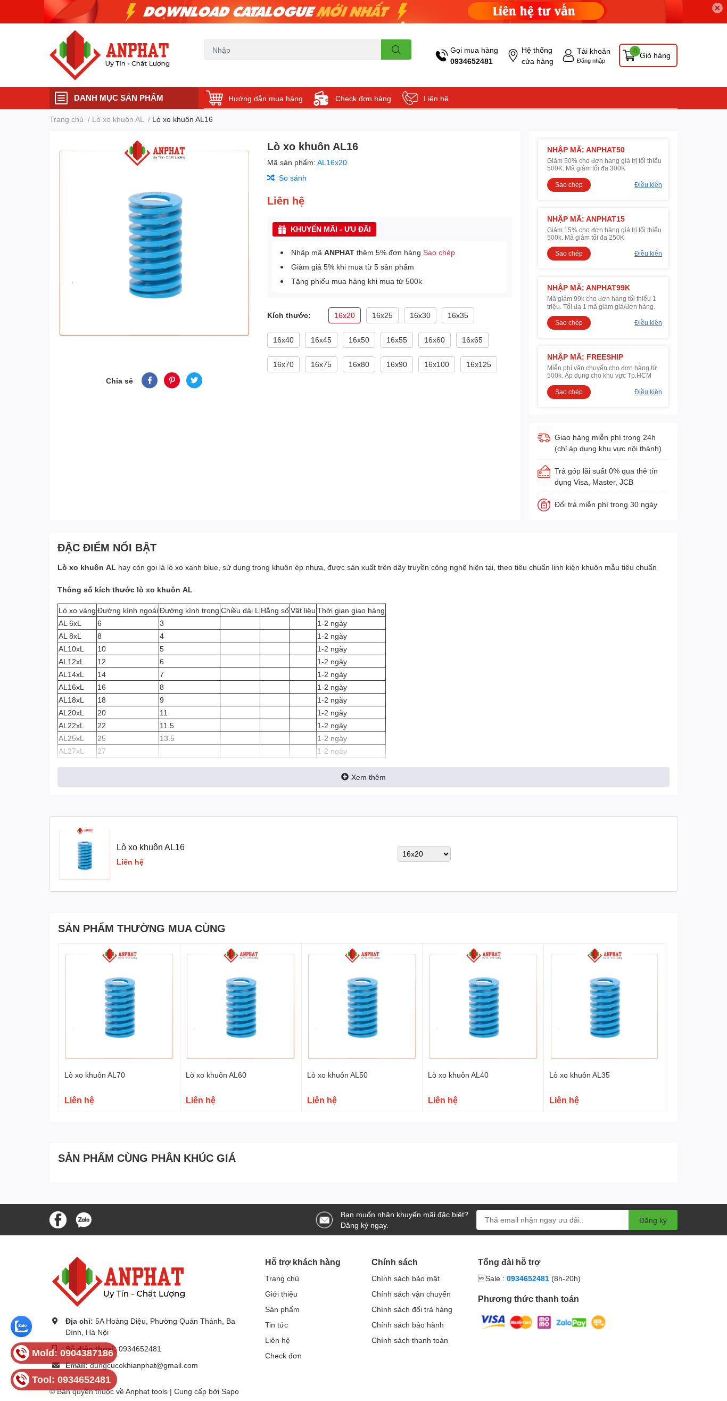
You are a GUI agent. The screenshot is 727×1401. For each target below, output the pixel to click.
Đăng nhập (591, 60)
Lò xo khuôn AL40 (458, 1074)
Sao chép (439, 252)
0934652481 (471, 61)
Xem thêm (368, 776)
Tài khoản (593, 50)
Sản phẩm (282, 1309)
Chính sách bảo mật (405, 1278)
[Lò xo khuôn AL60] (241, 1004)
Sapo (230, 1391)
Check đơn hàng (363, 98)
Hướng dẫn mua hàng (265, 98)
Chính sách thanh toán (409, 1340)
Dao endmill (221, 66)
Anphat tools (147, 1391)
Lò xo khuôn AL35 (579, 1074)
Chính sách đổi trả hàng (411, 1309)
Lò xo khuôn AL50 (337, 1074)
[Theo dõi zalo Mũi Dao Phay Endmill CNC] (83, 1218)
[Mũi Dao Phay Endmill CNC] (115, 55)
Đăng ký (653, 1220)
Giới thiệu (281, 1293)
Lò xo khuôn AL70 (94, 1074)
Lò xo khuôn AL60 (216, 1074)
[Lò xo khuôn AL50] (362, 1004)
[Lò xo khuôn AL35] (604, 1004)
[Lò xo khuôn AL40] (483, 1004)
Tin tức (276, 1324)
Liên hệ (436, 98)
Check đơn (283, 1355)
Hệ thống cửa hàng (537, 55)
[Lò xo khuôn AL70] (119, 1004)
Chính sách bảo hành (407, 1324)
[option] (154, 239)
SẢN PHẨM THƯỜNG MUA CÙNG (142, 928)
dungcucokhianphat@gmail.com (144, 1365)
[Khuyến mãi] (363, 11)
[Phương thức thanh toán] (543, 1321)
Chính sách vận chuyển (411, 1293)
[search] (396, 49)
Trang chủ (282, 1278)
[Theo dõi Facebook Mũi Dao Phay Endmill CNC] (58, 1218)
